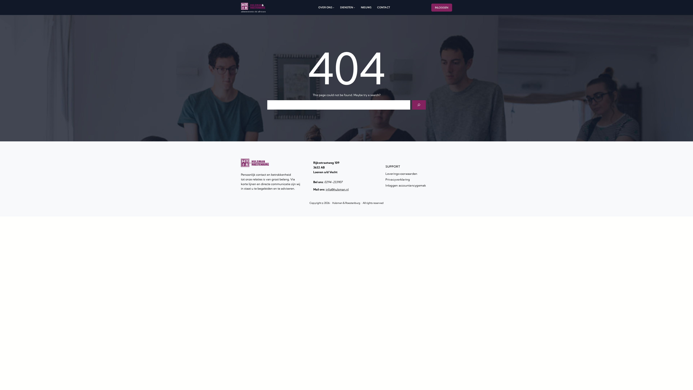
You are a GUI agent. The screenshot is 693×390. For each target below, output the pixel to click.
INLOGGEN (441, 7)
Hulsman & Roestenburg (346, 203)
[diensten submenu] (354, 7)
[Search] (419, 105)
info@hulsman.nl (337, 189)
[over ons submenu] (333, 7)
